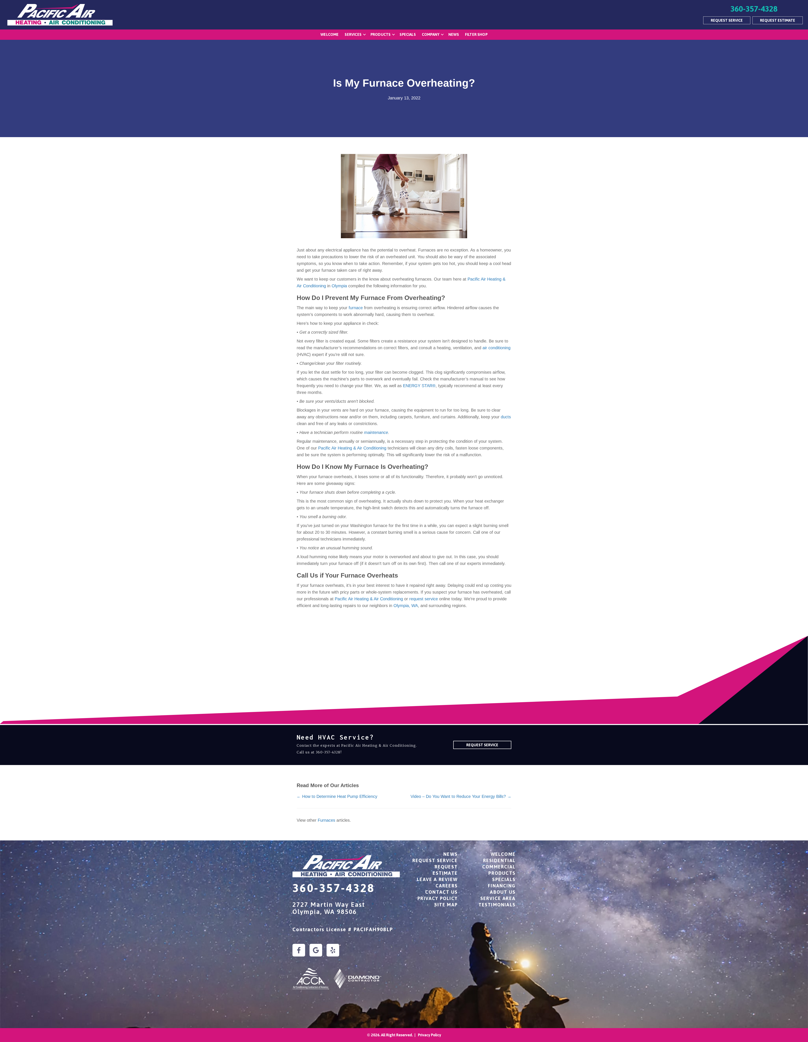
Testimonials (497, 904)
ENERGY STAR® (419, 385)
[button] (364, 34)
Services (353, 34)
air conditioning (496, 347)
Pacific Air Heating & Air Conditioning (352, 448)
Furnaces (326, 820)
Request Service (435, 860)
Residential (499, 860)
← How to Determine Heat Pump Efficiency (337, 796)
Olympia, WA (405, 605)
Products (381, 34)
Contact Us (441, 892)
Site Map (446, 904)
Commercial (499, 866)
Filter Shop (476, 34)
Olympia (339, 286)
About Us (503, 892)
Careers (447, 885)
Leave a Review (437, 879)
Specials (408, 34)
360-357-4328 (328, 752)
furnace (356, 307)
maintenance (376, 432)
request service (424, 599)
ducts (506, 417)
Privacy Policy (437, 898)
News (453, 34)
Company (430, 34)
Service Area (498, 898)
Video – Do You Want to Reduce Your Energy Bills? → (461, 796)
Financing (502, 885)
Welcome (329, 34)
